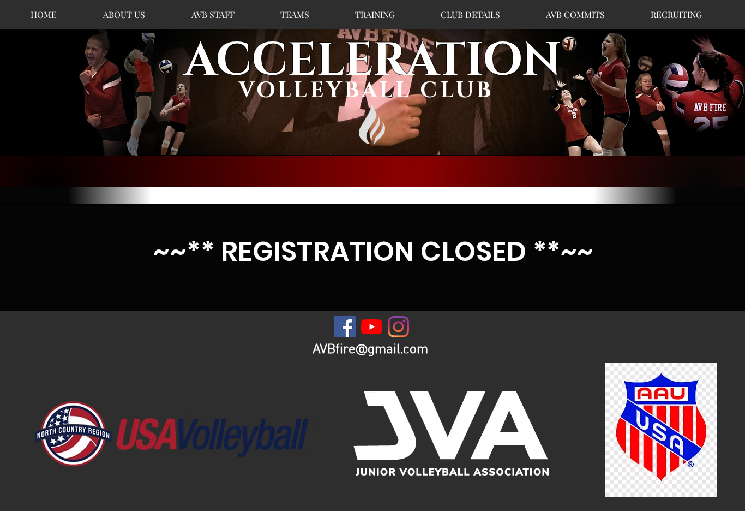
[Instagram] (398, 326)
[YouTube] (371, 326)
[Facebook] (345, 326)
